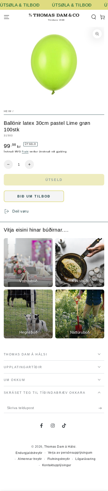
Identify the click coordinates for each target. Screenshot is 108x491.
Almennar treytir (30, 459)
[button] (93, 17)
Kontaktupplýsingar (56, 465)
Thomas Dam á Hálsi (60, 446)
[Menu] (6, 17)
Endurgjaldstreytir (29, 453)
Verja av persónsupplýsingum (70, 452)
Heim (7, 111)
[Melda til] (101, 408)
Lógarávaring (85, 459)
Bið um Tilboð (33, 196)
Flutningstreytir (58, 459)
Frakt (25, 151)
